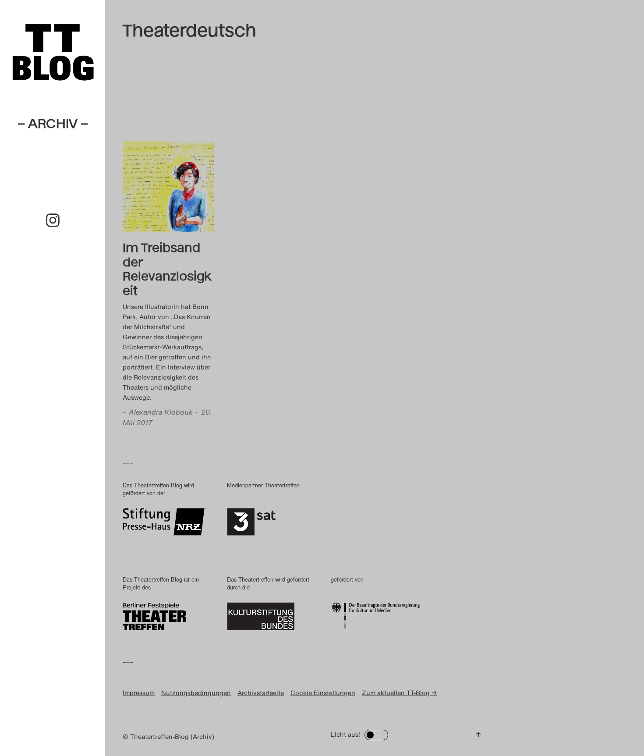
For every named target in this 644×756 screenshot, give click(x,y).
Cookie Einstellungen (322, 692)
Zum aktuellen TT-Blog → (399, 692)
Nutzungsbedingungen (196, 692)
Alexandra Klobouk (161, 412)
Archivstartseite (260, 692)
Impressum (139, 692)
